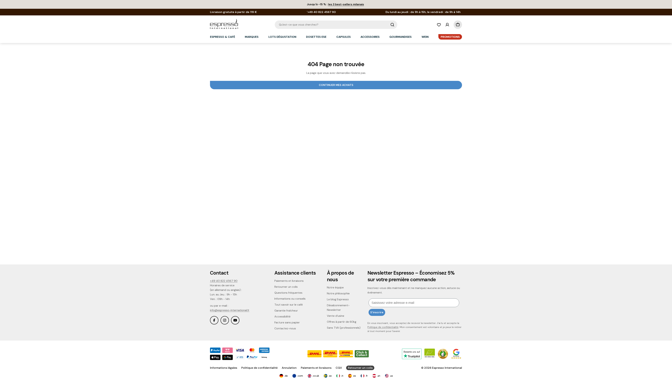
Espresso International (447, 368)
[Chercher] (392, 25)
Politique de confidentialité (383, 327)
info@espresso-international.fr (229, 310)
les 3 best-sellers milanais (346, 4)
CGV (339, 368)
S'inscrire (376, 312)
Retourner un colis (360, 368)
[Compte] (447, 25)
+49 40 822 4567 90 (223, 281)
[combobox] (336, 24)
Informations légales (223, 368)
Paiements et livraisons (316, 368)
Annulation (289, 368)
